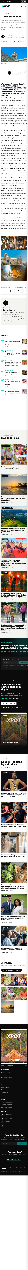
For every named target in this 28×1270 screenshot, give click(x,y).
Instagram (8, 1118)
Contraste (22, 72)
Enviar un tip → (14, 1159)
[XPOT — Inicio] (6, 6)
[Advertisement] (14, 415)
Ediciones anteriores (6, 1077)
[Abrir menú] (25, 6)
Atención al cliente (5, 1075)
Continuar (22, 1143)
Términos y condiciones (7, 1102)
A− (9, 72)
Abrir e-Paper (8, 703)
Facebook (8, 1115)
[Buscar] (21, 6)
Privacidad (17, 1171)
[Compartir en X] (14, 41)
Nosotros (3, 1084)
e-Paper (23, 1)
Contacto (23, 1171)
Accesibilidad (4, 1095)
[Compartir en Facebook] (18, 41)
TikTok (7, 1122)
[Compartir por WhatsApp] (10, 41)
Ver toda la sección (8, 441)
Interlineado (5, 77)
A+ (17, 72)
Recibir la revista (5, 1072)
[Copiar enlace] (22, 41)
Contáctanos (4, 1092)
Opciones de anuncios (6, 1107)
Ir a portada (5, 767)
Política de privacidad (6, 1104)
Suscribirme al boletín (11, 659)
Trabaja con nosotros (6, 1090)
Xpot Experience (5, 1087)
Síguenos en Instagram (12, 970)
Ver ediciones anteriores (12, 707)
